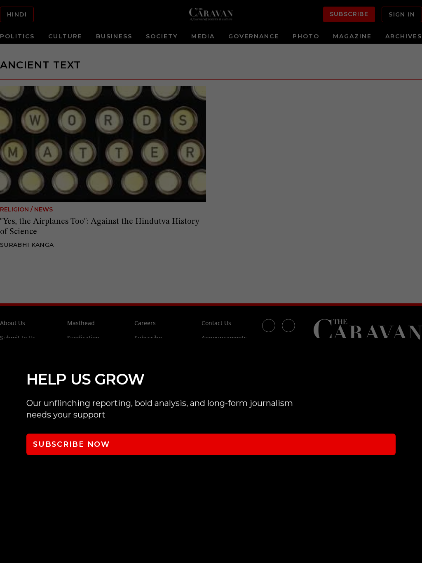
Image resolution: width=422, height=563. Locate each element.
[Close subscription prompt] (413, 355)
